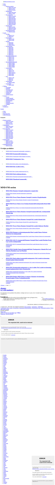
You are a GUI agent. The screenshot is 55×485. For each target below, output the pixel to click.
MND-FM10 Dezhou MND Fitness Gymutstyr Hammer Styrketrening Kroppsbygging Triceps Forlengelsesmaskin (25, 277)
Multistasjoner (9, 11)
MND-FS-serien (12, 24)
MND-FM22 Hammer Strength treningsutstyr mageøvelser (22, 191)
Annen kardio (9, 68)
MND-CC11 (11, 60)
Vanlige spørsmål (9, 98)
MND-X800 (11, 85)
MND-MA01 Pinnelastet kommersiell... (16, 179)
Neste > (3, 285)
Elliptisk (7, 41)
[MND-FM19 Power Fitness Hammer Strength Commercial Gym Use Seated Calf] (26, 215)
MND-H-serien (12, 31)
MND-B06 (11, 43)
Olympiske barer (9, 89)
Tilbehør (5, 86)
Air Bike (8, 34)
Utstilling (8, 104)
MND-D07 (11, 48)
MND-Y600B (12, 66)
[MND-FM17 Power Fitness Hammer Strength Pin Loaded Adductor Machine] (23, 228)
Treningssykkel (9, 46)
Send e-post (3, 311)
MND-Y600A (12, 65)
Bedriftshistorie (9, 100)
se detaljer (8, 194)
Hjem (4, 4)
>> (5, 285)
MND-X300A (12, 45)
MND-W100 (11, 39)
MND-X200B (12, 82)
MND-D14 (11, 52)
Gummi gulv (8, 92)
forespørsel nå (3, 294)
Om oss (4, 95)
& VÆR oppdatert (7, 289)
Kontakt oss (5, 106)
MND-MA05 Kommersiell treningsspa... (17, 154)
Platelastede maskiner (45, 308)
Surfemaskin (8, 83)
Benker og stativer (10, 6)
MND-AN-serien (12, 7)
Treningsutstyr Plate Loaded (6, 308)
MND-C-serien (12, 13)
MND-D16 (11, 54)
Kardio (4, 33)
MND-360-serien (12, 12)
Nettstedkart (34, 306)
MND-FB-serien (12, 18)
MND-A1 (11, 69)
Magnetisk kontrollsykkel (11, 56)
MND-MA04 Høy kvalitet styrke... (15, 166)
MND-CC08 (11, 77)
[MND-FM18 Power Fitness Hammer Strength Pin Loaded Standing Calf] (22, 222)
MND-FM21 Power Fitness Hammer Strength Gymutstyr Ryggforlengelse (26, 197)
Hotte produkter (27, 306)
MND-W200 (11, 40)
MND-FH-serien (12, 22)
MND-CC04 (11, 58)
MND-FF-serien (12, 10)
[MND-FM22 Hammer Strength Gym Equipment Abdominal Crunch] (19, 193)
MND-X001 (11, 74)
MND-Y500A (12, 63)
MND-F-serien (12, 8)
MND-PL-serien (12, 29)
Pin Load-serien (9, 14)
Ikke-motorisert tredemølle (11, 62)
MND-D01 (11, 47)
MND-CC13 (11, 71)
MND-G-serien (12, 26)
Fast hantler (8, 87)
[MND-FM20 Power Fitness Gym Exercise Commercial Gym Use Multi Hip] (24, 207)
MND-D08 (11, 49)
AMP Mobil (40, 306)
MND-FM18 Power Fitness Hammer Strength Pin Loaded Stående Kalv (25, 219)
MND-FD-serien (12, 19)
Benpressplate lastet (36, 308)
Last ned (5, 105)
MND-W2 (11, 78)
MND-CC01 (11, 70)
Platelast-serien (9, 25)
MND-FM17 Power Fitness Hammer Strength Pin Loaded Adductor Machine (27, 226)
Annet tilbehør (9, 91)
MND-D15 (11, 53)
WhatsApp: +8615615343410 (7, 314)
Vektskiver (8, 93)
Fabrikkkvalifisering (10, 99)
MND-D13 (11, 36)
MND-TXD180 (12, 72)
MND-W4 (11, 80)
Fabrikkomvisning (10, 103)
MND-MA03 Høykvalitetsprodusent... (16, 174)
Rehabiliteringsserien (10, 30)
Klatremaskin (9, 37)
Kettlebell (8, 88)
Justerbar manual (9, 94)
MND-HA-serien (12, 28)
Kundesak (8, 101)
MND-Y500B (12, 64)
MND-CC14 (11, 35)
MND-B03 (11, 42)
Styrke (4, 5)
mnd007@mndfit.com (49, 298)
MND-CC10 (11, 59)
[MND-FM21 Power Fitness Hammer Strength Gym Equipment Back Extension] (22, 199)
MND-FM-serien (12, 23)
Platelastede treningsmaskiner (25, 308)
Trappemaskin (9, 81)
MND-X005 (11, 75)
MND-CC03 (11, 57)
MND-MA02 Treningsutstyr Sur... (15, 159)
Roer (7, 76)
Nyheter (7, 97)
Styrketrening (16, 308)
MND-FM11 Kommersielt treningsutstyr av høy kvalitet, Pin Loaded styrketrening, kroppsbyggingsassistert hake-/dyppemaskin (29, 268)
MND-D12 (11, 51)
